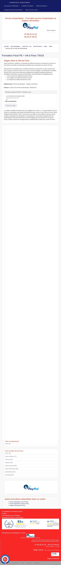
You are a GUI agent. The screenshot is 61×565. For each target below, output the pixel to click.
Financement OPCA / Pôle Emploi (12, 517)
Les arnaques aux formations (11, 515)
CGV (22, 563)
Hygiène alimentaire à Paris (17, 505)
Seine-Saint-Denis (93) (11, 468)
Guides (4, 513)
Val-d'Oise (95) (9, 475)
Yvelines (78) (9, 459)
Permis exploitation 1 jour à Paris (19, 502)
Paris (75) (8, 443)
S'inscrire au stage (10, 105)
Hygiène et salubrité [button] (27, 6)
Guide (29, 563)
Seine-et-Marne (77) (10, 456)
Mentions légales (11, 563)
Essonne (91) (9, 462)
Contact (37, 563)
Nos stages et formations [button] (11, 6)
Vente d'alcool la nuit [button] (31, 10)
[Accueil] (4, 2)
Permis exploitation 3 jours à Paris (19, 503)
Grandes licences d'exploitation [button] (13, 10)
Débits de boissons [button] (41, 6)
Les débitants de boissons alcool (12, 511)
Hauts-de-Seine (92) (11, 465)
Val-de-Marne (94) (10, 471)
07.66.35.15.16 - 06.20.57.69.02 (19, 2)
